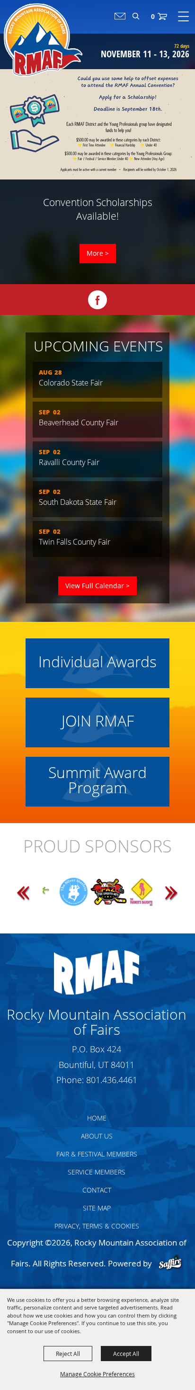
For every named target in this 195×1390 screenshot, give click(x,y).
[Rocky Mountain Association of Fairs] (43, 40)
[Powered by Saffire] (170, 1263)
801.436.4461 (111, 1079)
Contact (96, 1189)
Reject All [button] (68, 1353)
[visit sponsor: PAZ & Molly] (81, 895)
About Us (97, 1135)
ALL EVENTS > (97, 585)
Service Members (96, 1171)
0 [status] (153, 16)
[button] (32, 894)
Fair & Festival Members (96, 1153)
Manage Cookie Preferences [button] (97, 1374)
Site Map (97, 1207)
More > (98, 253)
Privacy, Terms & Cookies (96, 1225)
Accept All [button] (126, 1353)
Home (96, 1117)
